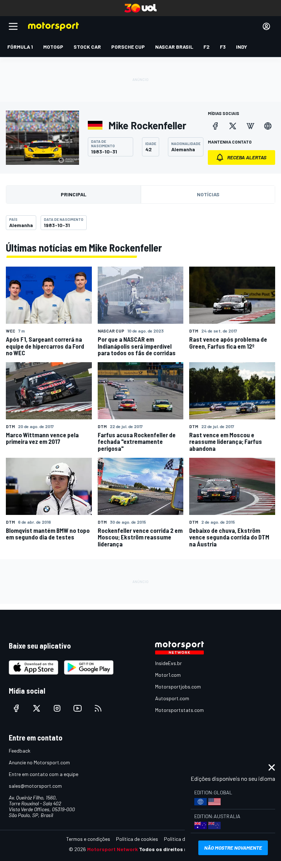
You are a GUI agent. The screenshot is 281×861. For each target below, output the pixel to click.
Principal (73, 194)
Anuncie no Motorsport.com (39, 762)
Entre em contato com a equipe (43, 774)
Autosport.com (172, 698)
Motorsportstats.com (179, 710)
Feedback (19, 750)
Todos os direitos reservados (175, 849)
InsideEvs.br (168, 663)
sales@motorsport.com (35, 786)
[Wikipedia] (250, 126)
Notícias (208, 194)
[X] (232, 126)
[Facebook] (215, 126)
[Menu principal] (13, 26)
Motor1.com (168, 675)
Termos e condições (88, 839)
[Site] (268, 126)
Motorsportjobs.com (178, 686)
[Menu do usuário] (266, 26)
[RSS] (98, 708)
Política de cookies (137, 839)
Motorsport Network (112, 849)
